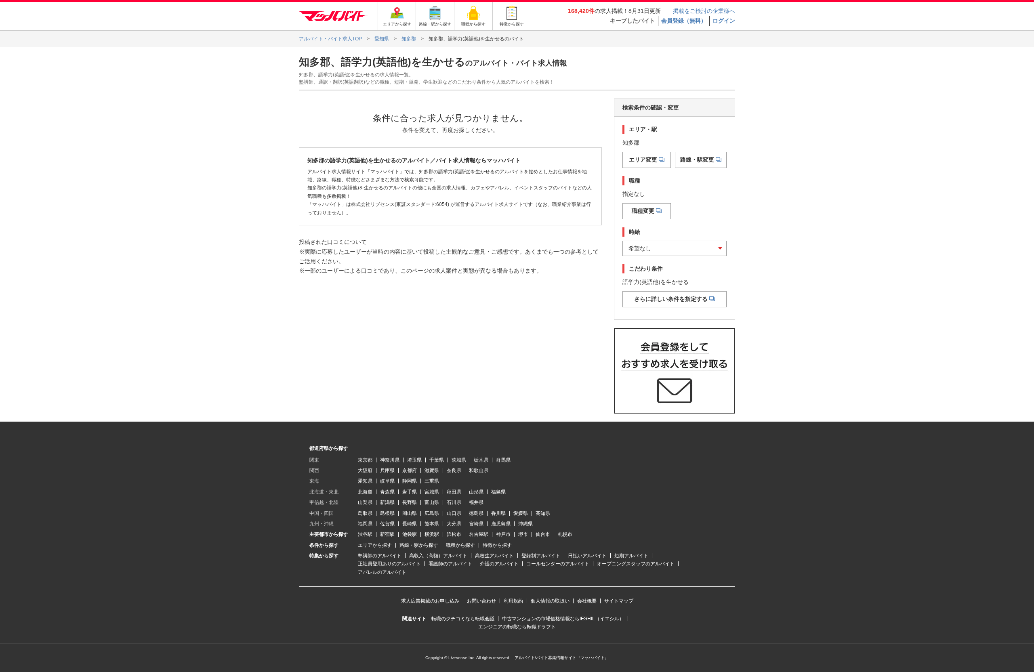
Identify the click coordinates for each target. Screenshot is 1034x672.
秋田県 (454, 492)
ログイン (723, 20)
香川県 (498, 513)
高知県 (543, 513)
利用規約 (513, 601)
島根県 (387, 513)
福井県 (476, 502)
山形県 (476, 492)
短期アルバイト (631, 556)
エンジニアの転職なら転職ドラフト (517, 627)
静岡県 (409, 481)
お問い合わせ (481, 601)
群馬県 (503, 460)
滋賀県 (432, 470)
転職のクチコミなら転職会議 (462, 619)
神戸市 (503, 534)
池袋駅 (409, 534)
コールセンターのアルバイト (557, 564)
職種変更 (643, 211)
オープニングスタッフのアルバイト (636, 564)
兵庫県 (387, 470)
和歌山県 (478, 470)
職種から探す (460, 545)
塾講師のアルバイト (379, 556)
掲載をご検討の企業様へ (704, 11)
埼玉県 (414, 460)
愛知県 (365, 481)
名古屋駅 (478, 534)
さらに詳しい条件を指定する (671, 299)
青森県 (387, 492)
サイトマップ (618, 601)
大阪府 (365, 470)
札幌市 (565, 534)
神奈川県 (389, 460)
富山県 (432, 502)
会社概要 (587, 601)
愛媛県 (520, 513)
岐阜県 (387, 481)
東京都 (365, 460)
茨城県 (459, 460)
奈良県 (454, 470)
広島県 (432, 513)
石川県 (454, 502)
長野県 (409, 502)
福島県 (498, 492)
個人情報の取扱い (550, 601)
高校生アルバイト (494, 556)
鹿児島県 (501, 524)
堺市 (523, 534)
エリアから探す (375, 545)
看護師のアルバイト (450, 564)
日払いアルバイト (587, 556)
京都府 (409, 470)
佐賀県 (387, 524)
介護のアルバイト (499, 564)
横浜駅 (432, 534)
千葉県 (436, 460)
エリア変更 (643, 159)
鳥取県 (365, 513)
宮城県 (432, 492)
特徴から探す (497, 545)
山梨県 (365, 502)
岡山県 (409, 513)
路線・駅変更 (697, 159)
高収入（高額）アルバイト (438, 556)
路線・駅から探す (418, 545)
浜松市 (454, 534)
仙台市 (543, 534)
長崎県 (409, 524)
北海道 (365, 492)
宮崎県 (476, 524)
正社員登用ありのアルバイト (389, 564)
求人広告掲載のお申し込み (430, 601)
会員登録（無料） (683, 20)
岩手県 (409, 492)
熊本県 (432, 524)
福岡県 (365, 524)
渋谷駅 (365, 534)
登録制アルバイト (540, 556)
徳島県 (476, 513)
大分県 (454, 524)
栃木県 (481, 460)
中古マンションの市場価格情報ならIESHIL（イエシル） (563, 619)
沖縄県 (525, 524)
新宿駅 (387, 534)
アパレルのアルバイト (382, 572)
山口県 (454, 513)
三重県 (432, 481)
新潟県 (387, 502)
